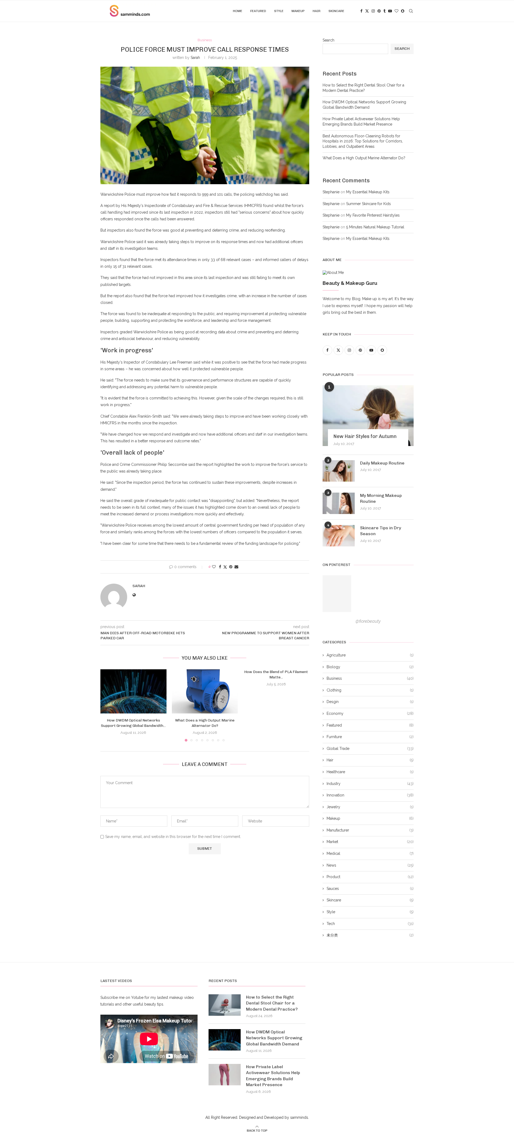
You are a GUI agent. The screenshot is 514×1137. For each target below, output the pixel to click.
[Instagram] (373, 11)
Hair (316, 11)
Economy (370, 713)
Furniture (370, 737)
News (370, 865)
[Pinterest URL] (337, 593)
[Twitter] (367, 11)
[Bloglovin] (396, 11)
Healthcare (370, 772)
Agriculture (370, 655)
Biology (370, 667)
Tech (370, 923)
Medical (370, 853)
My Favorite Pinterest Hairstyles (373, 215)
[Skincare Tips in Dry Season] (339, 535)
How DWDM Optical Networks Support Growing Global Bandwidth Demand (274, 1038)
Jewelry (370, 807)
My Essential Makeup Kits (368, 192)
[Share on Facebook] (220, 567)
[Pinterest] (379, 11)
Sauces (370, 888)
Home (237, 11)
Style (279, 11)
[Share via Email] (236, 567)
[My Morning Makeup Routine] (339, 503)
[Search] (411, 11)
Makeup (298, 11)
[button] (107, 705)
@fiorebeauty (368, 621)
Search (328, 40)
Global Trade (370, 748)
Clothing (370, 690)
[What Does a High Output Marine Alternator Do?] (205, 691)
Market (370, 842)
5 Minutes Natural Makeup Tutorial (375, 227)
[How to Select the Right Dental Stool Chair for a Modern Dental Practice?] (225, 1005)
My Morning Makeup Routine (381, 498)
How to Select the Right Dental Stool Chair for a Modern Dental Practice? (272, 1003)
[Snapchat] (402, 11)
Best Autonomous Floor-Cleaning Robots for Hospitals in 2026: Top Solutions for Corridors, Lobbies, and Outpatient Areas (363, 141)
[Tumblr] (384, 11)
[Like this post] (214, 567)
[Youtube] (390, 11)
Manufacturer (370, 830)
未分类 (370, 935)
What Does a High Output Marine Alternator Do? (364, 158)
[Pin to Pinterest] (230, 567)
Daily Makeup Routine (382, 463)
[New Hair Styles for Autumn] (368, 415)
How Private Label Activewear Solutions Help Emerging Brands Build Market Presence (273, 1075)
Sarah (195, 57)
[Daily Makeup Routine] (339, 471)
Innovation (370, 795)
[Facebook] (361, 11)
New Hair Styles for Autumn (364, 436)
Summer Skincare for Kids (368, 204)
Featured (258, 11)
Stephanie (331, 192)
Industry (370, 783)
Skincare (336, 11)
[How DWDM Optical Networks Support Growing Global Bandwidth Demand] (133, 691)
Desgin (370, 702)
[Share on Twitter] (225, 567)
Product (370, 877)
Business (370, 678)
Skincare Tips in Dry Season (380, 530)
